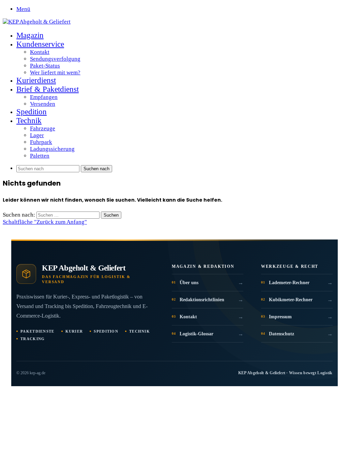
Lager (37, 135)
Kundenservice (40, 44)
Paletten (39, 155)
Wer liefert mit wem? (55, 72)
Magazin (30, 35)
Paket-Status (45, 65)
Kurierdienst (36, 80)
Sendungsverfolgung (55, 59)
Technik (29, 120)
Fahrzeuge (42, 128)
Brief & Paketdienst (47, 89)
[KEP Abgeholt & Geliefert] (37, 21)
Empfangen (44, 97)
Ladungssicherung (52, 149)
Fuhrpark (41, 142)
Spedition (31, 111)
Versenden (42, 104)
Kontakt (39, 52)
